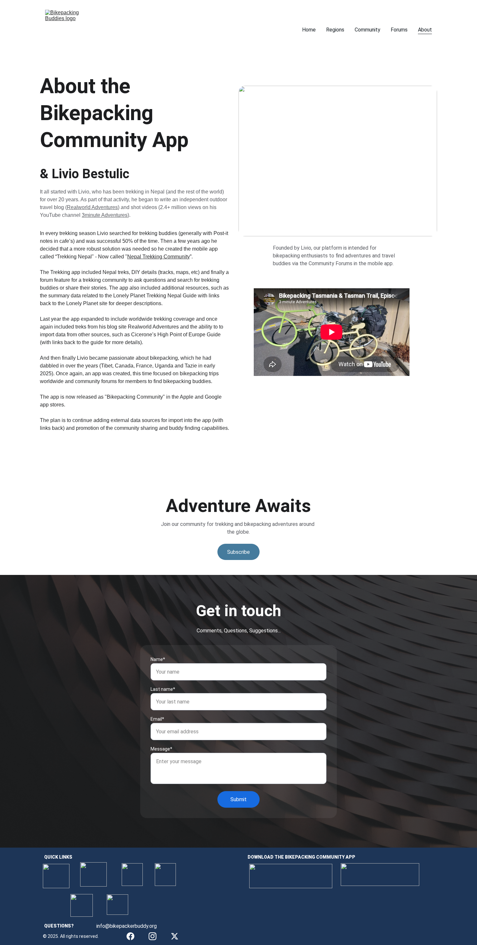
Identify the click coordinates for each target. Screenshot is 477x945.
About (425, 30)
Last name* (163, 689)
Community (367, 30)
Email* (157, 719)
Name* (158, 659)
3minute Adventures (105, 215)
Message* (161, 749)
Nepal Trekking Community (158, 256)
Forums (399, 30)
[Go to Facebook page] (130, 936)
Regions (335, 30)
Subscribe (238, 552)
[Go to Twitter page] (174, 936)
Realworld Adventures (92, 207)
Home (309, 30)
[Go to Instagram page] (152, 936)
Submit (238, 799)
